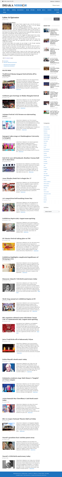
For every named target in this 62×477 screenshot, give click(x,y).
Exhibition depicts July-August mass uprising (18, 218)
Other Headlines (54, 29)
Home (4, 9)
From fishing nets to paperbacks (9, 64)
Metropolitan (46, 175)
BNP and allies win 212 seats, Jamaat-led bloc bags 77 (54, 113)
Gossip (27, 9)
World (57, 12)
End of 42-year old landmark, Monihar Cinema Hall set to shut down (20, 159)
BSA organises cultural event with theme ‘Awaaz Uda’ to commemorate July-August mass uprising (20, 318)
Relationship (46, 185)
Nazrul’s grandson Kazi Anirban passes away (18, 437)
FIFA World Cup (47, 157)
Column (45, 143)
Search (56, 19)
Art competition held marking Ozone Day (17, 198)
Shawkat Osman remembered (9, 65)
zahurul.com (44, 475)
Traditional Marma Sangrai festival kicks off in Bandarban (19, 75)
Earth (45, 147)
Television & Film (47, 193)
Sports (43, 9)
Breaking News (47, 129)
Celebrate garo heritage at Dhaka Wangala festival (20, 96)
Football (45, 161)
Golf (44, 165)
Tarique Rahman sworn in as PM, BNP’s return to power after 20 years (54, 95)
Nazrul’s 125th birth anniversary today (16, 456)
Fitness (45, 159)
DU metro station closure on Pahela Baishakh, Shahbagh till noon (54, 61)
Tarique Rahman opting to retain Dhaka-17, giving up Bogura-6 (55, 104)
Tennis (45, 195)
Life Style (32, 9)
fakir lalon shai (10, 62)
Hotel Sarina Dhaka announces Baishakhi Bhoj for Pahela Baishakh (54, 70)
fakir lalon (5, 62)
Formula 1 (46, 163)
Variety (4, 12)
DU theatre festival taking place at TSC (16, 238)
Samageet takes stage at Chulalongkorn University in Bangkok (20, 137)
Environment (46, 151)
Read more (18, 89)
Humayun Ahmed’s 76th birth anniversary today (19, 279)
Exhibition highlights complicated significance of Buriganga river (20, 258)
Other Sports (46, 183)
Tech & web (56, 9)
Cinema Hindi (46, 139)
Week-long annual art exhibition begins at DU (19, 299)
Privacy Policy (41, 473)
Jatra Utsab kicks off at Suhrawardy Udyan (17, 339)
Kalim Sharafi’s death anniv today (14, 359)
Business (52, 48)
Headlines (53, 91)
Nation (45, 179)
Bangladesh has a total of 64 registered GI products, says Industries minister (54, 32)
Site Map (47, 473)
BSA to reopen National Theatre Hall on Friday (19, 419)
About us (52, 1)
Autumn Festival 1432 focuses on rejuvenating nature (19, 115)
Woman (45, 199)
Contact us (57, 1)
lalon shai (15, 62)
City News (53, 67)
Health (45, 171)
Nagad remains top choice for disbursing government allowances (54, 51)
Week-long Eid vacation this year (54, 77)
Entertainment (20, 9)
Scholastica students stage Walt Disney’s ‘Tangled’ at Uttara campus (20, 379)
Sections (49, 9)
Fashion (45, 153)
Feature (45, 155)
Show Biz (39, 9)
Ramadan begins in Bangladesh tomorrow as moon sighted (54, 85)
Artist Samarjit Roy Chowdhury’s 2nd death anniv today (20, 399)
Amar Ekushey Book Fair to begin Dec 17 (16, 178)
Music (45, 177)
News (8, 9)
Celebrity (14, 9)
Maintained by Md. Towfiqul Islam (20, 473)
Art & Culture (6, 60)
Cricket (45, 145)
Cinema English (47, 137)
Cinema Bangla (47, 135)
